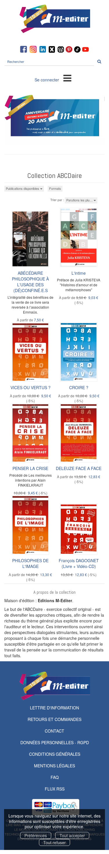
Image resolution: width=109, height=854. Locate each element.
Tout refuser (54, 842)
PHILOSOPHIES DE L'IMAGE (30, 563)
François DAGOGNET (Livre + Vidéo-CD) (79, 563)
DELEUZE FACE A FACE (78, 468)
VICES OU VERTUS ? (30, 387)
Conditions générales (54, 754)
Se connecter (47, 80)
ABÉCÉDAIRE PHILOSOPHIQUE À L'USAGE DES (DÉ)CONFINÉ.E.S (30, 281)
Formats (55, 188)
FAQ (55, 777)
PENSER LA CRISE (30, 468)
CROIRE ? (78, 387)
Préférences (35, 835)
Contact (54, 731)
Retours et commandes (54, 719)
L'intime (79, 273)
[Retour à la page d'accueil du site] (54, 18)
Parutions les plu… (80, 200)
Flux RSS (55, 789)
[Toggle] (67, 77)
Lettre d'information (54, 708)
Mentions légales (54, 766)
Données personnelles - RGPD (54, 742)
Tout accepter (72, 835)
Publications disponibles (23, 188)
